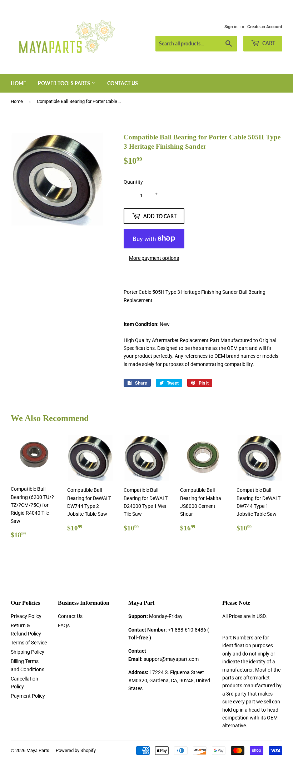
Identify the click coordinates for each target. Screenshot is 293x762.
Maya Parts (37, 750)
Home (18, 83)
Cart (268, 43)
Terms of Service (29, 642)
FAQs (64, 625)
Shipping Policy (27, 652)
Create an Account (264, 26)
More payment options (154, 258)
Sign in (231, 26)
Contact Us (122, 83)
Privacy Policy (26, 616)
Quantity (133, 182)
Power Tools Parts (64, 83)
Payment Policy (28, 696)
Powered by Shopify (76, 750)
